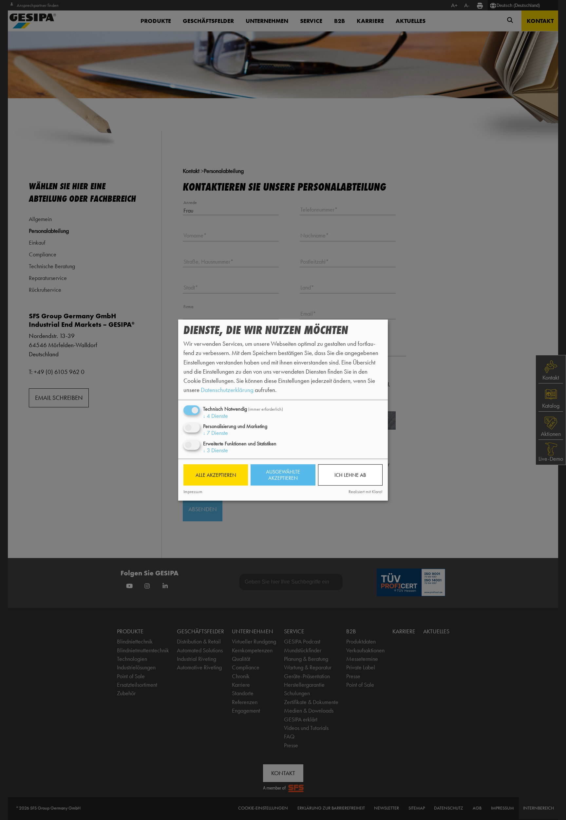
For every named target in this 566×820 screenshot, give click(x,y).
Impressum (192, 491)
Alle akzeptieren (216, 475)
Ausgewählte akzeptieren (283, 475)
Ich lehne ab (350, 475)
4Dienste (215, 416)
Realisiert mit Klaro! (366, 491)
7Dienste (215, 433)
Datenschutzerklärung (227, 390)
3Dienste (215, 450)
